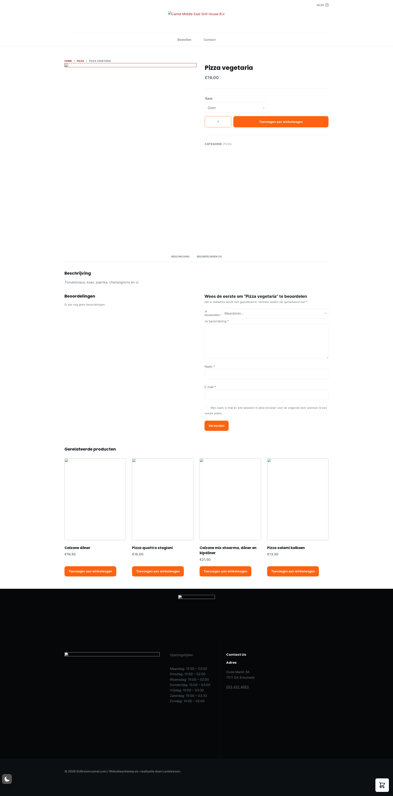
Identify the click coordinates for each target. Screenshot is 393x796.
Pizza (227, 144)
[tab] (180, 256)
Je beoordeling (216, 321)
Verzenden (217, 426)
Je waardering (212, 313)
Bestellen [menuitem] (184, 40)
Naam (209, 366)
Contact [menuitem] (210, 40)
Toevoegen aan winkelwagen (281, 122)
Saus (208, 98)
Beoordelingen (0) (209, 256)
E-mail (210, 387)
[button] (382, 785)
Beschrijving (180, 256)
